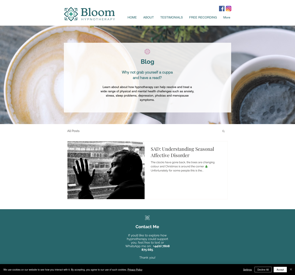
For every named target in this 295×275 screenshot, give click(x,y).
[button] (223, 131)
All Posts (73, 131)
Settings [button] (247, 269)
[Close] (291, 269)
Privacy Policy (135, 269)
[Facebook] (221, 8)
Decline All (263, 269)
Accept (280, 269)
